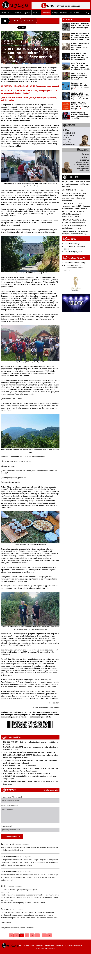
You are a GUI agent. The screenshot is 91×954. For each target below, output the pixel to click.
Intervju (55, 13)
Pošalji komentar (12, 836)
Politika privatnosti (73, 945)
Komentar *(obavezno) (9, 806)
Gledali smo (74, 13)
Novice (15, 21)
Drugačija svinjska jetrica (73, 252)
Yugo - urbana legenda (72, 265)
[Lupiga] (15, 4)
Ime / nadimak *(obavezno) (11, 797)
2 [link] (21, 935)
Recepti (69, 239)
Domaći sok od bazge (72, 244)
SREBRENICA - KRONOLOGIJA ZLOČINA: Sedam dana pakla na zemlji (30, 86)
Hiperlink (27, 13)
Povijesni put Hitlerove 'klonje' (75, 263)
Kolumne (36, 13)
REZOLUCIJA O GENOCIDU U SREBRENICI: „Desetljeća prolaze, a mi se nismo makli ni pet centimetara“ (29, 92)
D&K (9, 13)
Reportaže (46, 13)
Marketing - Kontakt (54, 945)
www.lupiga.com (50, 948)
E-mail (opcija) (6, 826)
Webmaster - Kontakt (33, 945)
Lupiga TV (17, 13)
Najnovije (67, 20)
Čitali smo (64, 13)
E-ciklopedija (74, 258)
